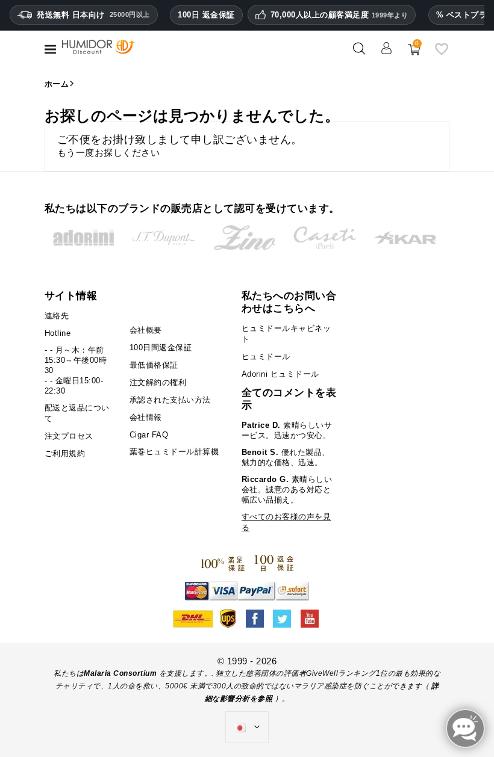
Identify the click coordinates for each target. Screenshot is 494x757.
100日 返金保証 (206, 14)
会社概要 (146, 330)
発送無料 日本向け (93, 14)
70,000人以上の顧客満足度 (339, 15)
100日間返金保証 (161, 347)
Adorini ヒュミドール (280, 373)
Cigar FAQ (149, 434)
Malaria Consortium (120, 673)
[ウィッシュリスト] (441, 53)
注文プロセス (69, 435)
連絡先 (57, 315)
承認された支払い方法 (170, 399)
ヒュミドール (266, 356)
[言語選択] (247, 727)
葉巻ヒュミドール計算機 (174, 451)
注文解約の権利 (158, 382)
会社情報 (146, 417)
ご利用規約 (65, 453)
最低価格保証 (154, 364)
